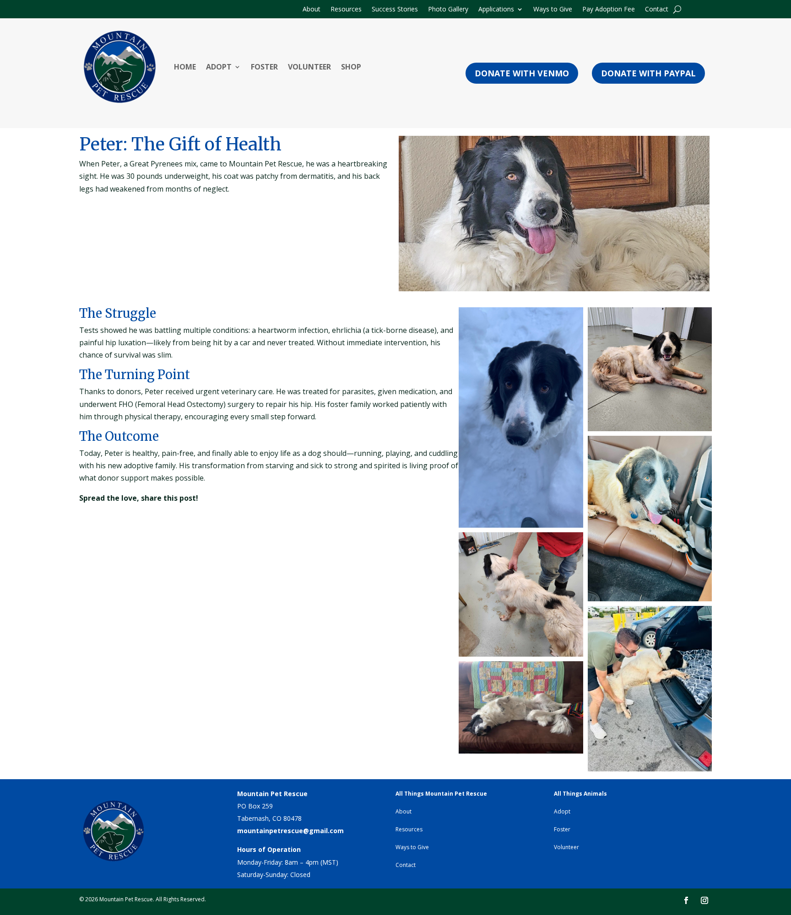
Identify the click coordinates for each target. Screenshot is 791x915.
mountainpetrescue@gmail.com (290, 830)
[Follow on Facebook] (686, 900)
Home (185, 67)
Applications (496, 9)
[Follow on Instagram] (704, 900)
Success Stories (395, 9)
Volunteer (309, 67)
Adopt (219, 67)
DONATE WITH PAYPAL (648, 73)
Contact (656, 9)
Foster (264, 67)
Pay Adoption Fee (608, 9)
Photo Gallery (448, 9)
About (311, 9)
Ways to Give (552, 9)
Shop (351, 67)
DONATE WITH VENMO (522, 73)
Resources (346, 9)
